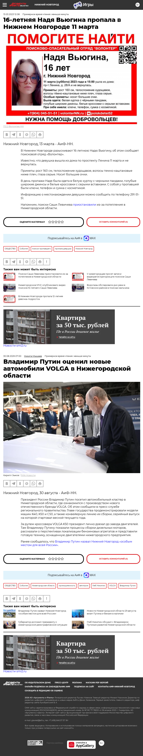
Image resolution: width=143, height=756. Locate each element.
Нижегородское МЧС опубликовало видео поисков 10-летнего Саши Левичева (42, 286)
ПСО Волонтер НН (13, 126)
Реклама (77, 683)
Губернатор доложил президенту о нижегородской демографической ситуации (42, 623)
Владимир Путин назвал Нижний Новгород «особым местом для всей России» (42, 612)
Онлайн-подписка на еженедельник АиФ (47, 687)
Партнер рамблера (55, 743)
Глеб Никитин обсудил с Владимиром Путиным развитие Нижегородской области (111, 623)
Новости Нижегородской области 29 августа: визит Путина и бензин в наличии (112, 612)
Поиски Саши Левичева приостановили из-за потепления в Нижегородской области (43, 275)
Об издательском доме (38, 683)
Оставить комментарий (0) (113, 222)
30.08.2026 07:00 (12, 356)
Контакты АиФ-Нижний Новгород (116, 687)
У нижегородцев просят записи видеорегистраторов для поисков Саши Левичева (109, 277)
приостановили (84, 204)
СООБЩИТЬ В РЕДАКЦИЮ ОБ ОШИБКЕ (44, 691)
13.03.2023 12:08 (11, 14)
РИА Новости (28, 475)
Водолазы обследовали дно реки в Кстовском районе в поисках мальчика (108, 286)
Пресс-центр (61, 683)
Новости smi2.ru (15, 345)
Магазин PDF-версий (97, 683)
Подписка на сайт (84, 687)
